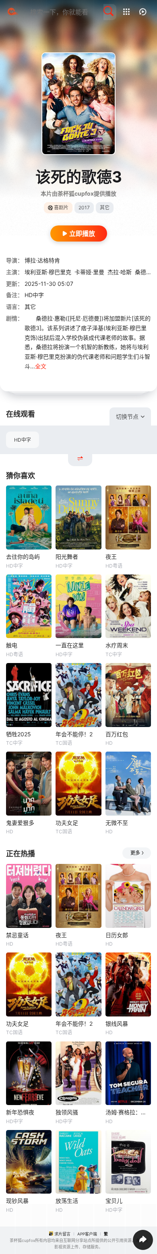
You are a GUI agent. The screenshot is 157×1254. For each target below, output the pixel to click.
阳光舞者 (67, 556)
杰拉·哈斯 (119, 272)
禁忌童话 (17, 935)
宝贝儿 (113, 1200)
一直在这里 (70, 645)
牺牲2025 (18, 734)
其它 (30, 306)
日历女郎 (116, 935)
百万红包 (116, 734)
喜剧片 (61, 208)
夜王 (111, 556)
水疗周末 (116, 645)
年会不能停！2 (74, 734)
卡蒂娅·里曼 (89, 272)
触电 (11, 645)
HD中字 (22, 440)
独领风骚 (67, 1112)
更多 (135, 853)
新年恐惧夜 (20, 1112)
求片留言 (62, 1233)
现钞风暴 (17, 1200)
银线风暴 (116, 1023)
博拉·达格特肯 (42, 260)
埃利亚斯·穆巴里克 (48, 272)
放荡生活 (67, 1200)
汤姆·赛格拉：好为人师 (128, 1112)
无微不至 (116, 822)
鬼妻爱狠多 (20, 822)
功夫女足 (67, 822)
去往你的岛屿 (23, 556)
